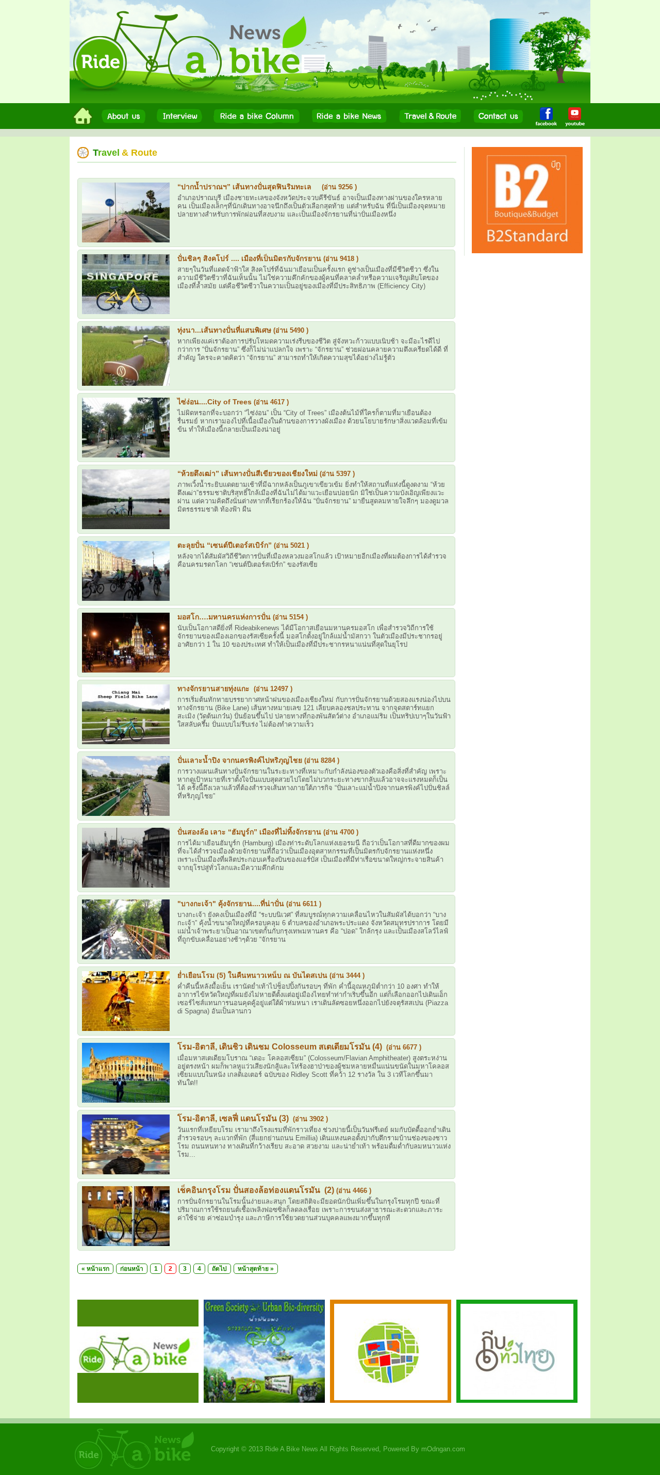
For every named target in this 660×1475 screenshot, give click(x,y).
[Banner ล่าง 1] (138, 1400)
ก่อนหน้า (131, 1268)
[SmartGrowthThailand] (390, 1400)
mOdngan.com (443, 1449)
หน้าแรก (98, 1268)
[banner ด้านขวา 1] (527, 251)
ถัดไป (219, 1268)
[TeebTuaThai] (517, 1400)
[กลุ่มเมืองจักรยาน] (264, 1400)
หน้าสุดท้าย (253, 1268)
